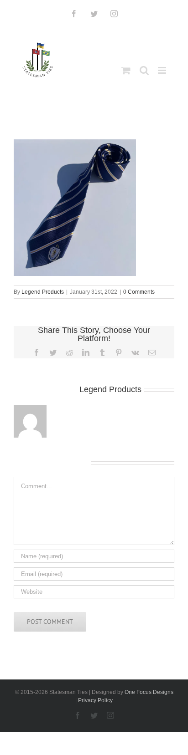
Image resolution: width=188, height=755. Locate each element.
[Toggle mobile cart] (126, 70)
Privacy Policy (95, 700)
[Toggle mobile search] (144, 70)
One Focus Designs (149, 692)
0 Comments (139, 292)
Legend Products (42, 292)
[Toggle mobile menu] (162, 70)
